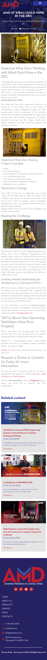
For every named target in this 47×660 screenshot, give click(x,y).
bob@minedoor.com (25, 313)
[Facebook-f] (21, 589)
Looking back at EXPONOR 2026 (17, 483)
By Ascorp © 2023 (21, 652)
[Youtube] (26, 589)
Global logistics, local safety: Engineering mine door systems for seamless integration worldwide (22, 532)
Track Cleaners (19, 376)
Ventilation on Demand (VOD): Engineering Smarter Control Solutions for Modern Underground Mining (21, 433)
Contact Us (5, 350)
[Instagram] (31, 589)
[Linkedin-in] (16, 589)
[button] (40, 3)
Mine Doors (35, 374)
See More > (8, 449)
